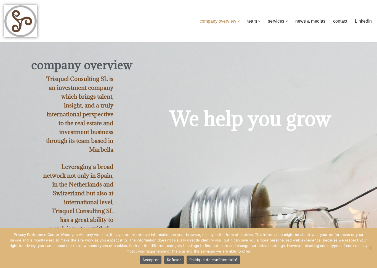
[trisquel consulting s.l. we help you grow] (20, 21)
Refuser (174, 260)
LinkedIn (363, 21)
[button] (239, 21)
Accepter (150, 260)
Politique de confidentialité (213, 260)
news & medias (310, 21)
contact (340, 21)
